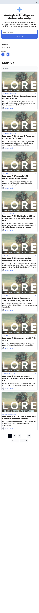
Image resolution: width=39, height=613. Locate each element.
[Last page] (26, 440)
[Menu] (37, 2)
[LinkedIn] (8, 54)
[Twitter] (2, 54)
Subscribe (20, 36)
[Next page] (22, 440)
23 (29, 436)
